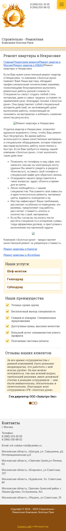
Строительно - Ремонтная (22, 39)
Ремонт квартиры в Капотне (20, 248)
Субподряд (15, 287)
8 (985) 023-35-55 (39, 4)
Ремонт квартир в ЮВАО (28, 65)
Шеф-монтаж (17, 271)
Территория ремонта (26, 62)
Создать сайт (24, 526)
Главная (8, 62)
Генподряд (15, 279)
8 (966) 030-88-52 (40, 7)
